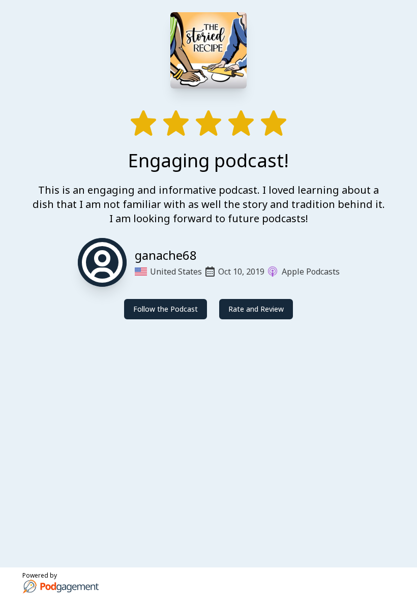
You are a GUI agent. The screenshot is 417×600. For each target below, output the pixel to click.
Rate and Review (256, 309)
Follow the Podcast (165, 309)
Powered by (39, 575)
